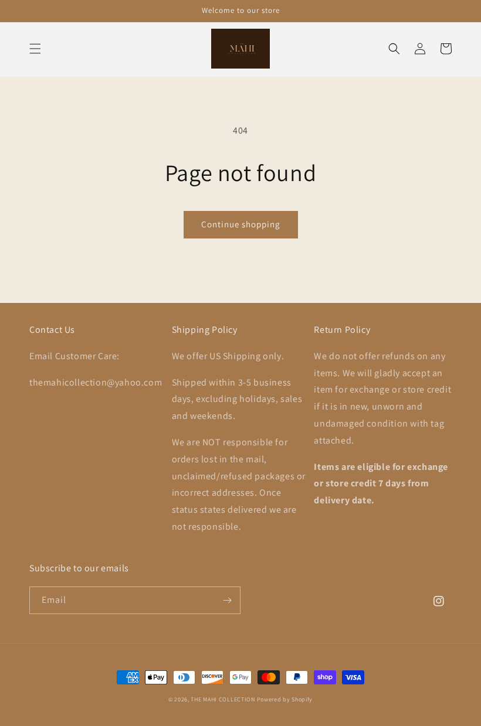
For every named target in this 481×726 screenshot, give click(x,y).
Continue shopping (240, 224)
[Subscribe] (227, 600)
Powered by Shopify (285, 699)
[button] (35, 49)
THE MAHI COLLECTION (223, 699)
